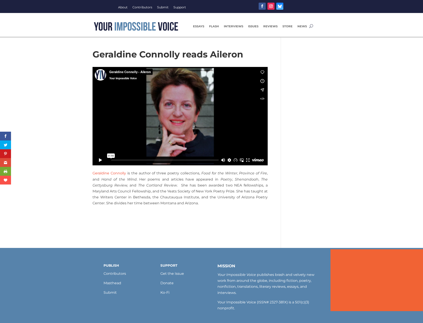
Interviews (233, 26)
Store (287, 26)
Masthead (112, 283)
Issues (253, 26)
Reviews (270, 26)
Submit (163, 7)
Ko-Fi (164, 292)
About (123, 7)
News (302, 26)
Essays (198, 26)
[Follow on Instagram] (271, 6)
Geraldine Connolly (109, 173)
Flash (214, 26)
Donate (167, 283)
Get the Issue (172, 273)
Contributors (142, 7)
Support (179, 7)
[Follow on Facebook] (262, 6)
